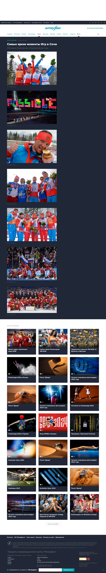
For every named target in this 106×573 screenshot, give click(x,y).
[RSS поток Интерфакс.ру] (48, 566)
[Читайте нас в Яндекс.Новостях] (38, 566)
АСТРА (9, 563)
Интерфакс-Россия (37, 22)
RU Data (39, 560)
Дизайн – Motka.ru (83, 566)
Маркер (9, 562)
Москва (52, 34)
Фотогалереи (11, 40)
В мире (24, 34)
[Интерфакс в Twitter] (43, 566)
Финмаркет (46, 22)
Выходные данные (83, 564)
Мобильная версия (6, 22)
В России (17, 34)
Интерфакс (53, 28)
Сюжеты (72, 34)
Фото (78, 34)
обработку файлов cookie (81, 547)
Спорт (39, 34)
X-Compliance (11, 559)
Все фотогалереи (53, 524)
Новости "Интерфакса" (42, 557)
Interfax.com (27, 22)
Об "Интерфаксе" (17, 22)
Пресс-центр (30, 537)
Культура (45, 34)
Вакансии (39, 537)
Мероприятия (60, 537)
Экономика (31, 34)
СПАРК (9, 557)
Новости (65, 34)
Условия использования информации (88, 563)
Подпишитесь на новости (23, 570)
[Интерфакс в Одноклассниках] (51, 566)
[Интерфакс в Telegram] (41, 566)
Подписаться (68, 570)
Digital (59, 34)
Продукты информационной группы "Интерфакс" (32, 552)
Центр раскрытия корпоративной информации (48, 562)
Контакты (10, 537)
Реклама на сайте (48, 537)
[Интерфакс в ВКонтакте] (46, 566)
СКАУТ (9, 560)
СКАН (38, 559)
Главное (9, 34)
